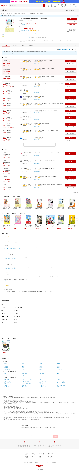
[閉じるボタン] (78, 16)
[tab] (6, 45)
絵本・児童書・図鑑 (18, 13)
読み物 (24, 13)
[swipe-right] (77, 204)
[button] (51, 5)
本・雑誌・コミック (10, 13)
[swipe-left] (2, 204)
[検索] (44, 5)
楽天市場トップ (3, 13)
